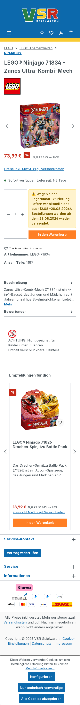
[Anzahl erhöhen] (22, 214)
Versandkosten (15, 622)
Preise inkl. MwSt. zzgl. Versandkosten (34, 169)
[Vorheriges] (7, 125)
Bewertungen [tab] (15, 312)
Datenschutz (41, 643)
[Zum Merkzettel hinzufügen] (60, 423)
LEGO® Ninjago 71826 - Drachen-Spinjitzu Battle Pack (40, 444)
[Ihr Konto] (61, 33)
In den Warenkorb (52, 234)
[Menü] (9, 33)
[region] (40, 126)
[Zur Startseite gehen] (40, 15)
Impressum (63, 643)
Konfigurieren (41, 677)
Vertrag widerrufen (22, 553)
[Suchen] (41, 33)
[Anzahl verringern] (8, 214)
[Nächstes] (73, 125)
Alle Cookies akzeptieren (41, 699)
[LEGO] (40, 86)
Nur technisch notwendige (41, 688)
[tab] (39, 293)
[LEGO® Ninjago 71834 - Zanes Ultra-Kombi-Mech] (40, 126)
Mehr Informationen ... (40, 668)
